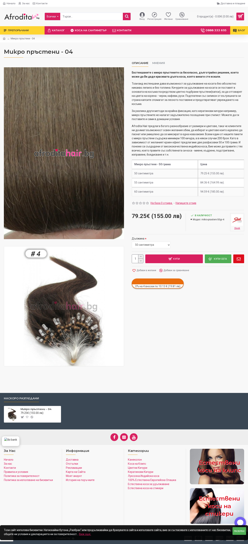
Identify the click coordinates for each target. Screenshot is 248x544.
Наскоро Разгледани (21, 398)
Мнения (158, 63)
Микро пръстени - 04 (36, 409)
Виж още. (85, 534)
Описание (140, 63)
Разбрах (239, 531)
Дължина (138, 238)
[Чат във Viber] (240, 522)
